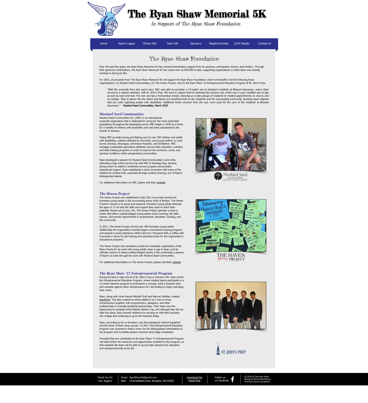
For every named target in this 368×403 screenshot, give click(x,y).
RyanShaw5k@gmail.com (143, 377)
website (161, 182)
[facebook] (232, 379)
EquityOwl (104, 300)
